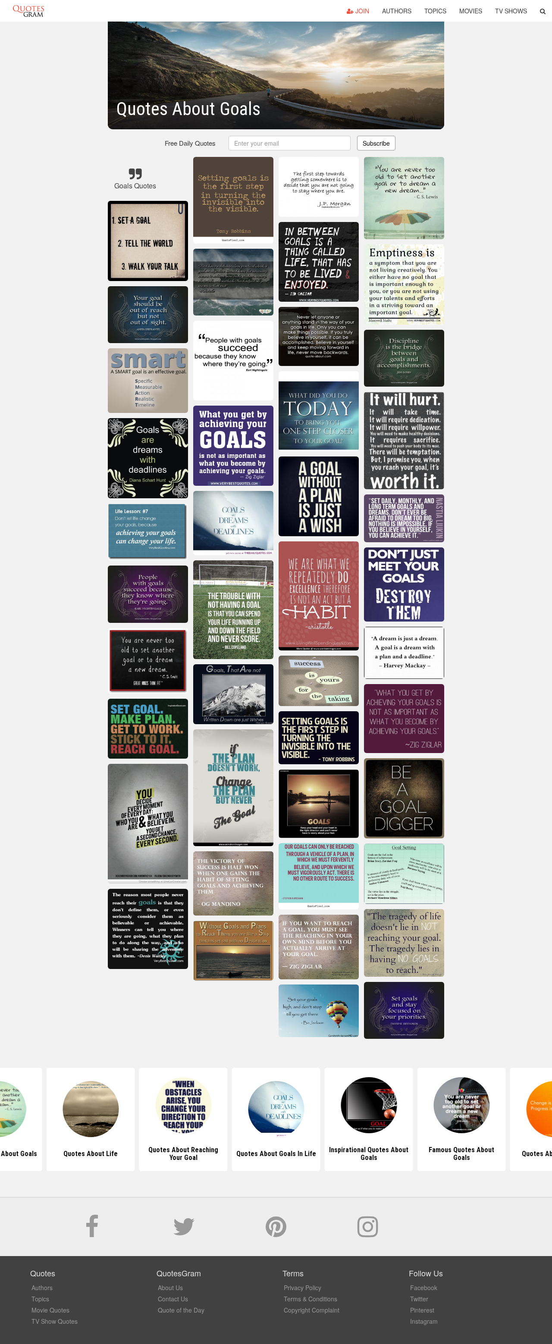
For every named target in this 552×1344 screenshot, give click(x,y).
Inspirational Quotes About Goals (368, 1154)
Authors (396, 10)
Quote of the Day (181, 1310)
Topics (435, 10)
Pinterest (422, 1310)
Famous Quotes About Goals (461, 1154)
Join (361, 10)
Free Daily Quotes (190, 142)
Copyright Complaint (311, 1310)
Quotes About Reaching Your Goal (183, 1154)
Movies (470, 10)
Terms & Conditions (310, 1298)
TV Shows (511, 10)
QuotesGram (28, 11)
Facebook (423, 1287)
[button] (542, 11)
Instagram (424, 1321)
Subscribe (376, 143)
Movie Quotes (50, 1310)
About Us (170, 1287)
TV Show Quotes (54, 1321)
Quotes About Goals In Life (276, 1154)
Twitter (419, 1298)
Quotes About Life (90, 1154)
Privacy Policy (302, 1287)
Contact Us (173, 1298)
